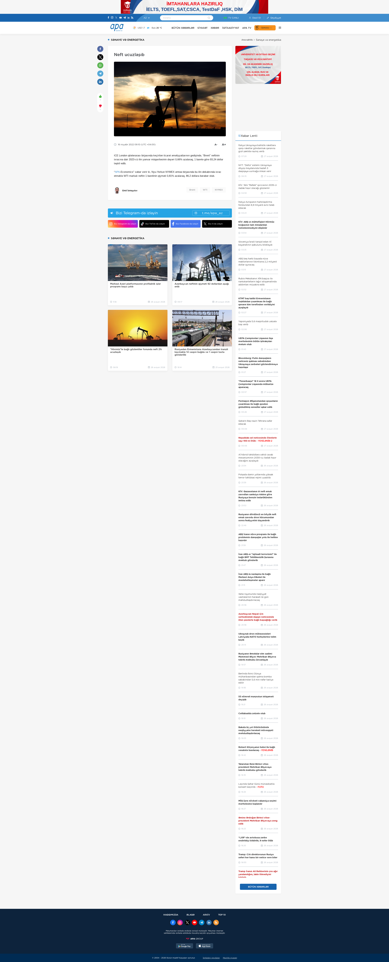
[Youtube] (120, 17)
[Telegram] (124, 17)
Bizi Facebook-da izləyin (187, 224)
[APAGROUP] (194, 939)
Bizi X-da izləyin (215, 224)
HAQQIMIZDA (170, 914)
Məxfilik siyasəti (230, 958)
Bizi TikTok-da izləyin (155, 224)
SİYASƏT (202, 27)
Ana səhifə (247, 40)
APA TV (246, 27)
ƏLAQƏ (190, 914)
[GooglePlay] (184, 946)
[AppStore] (204, 946)
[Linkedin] (128, 17)
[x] (187, 923)
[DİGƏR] (278, 28)
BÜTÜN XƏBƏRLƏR (183, 27)
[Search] (209, 18)
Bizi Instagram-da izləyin (125, 224)
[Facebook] (108, 17)
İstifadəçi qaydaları (211, 958)
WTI (205, 190)
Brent (192, 190)
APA (117, 171)
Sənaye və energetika (268, 39)
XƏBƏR (215, 27)
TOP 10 (222, 914)
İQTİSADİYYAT (230, 27)
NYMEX (219, 190)
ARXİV (206, 914)
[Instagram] (112, 17)
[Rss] (132, 17)
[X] (116, 17)
